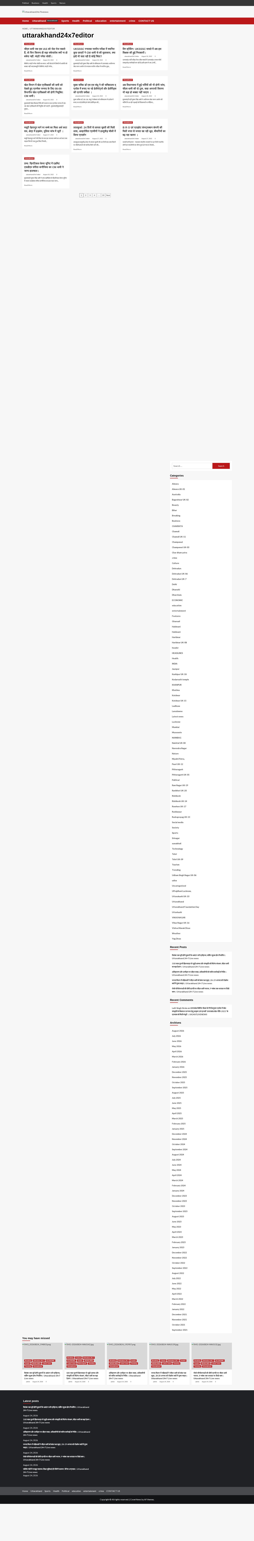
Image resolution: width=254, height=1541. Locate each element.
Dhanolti (176, 589)
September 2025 (179, 1087)
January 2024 (178, 1190)
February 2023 (179, 1242)
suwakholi (176, 843)
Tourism (175, 864)
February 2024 (179, 1185)
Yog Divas (176, 938)
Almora (175, 484)
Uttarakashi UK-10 (180, 896)
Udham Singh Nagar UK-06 (184, 875)
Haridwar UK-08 (179, 642)
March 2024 (177, 1180)
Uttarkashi (177, 912)
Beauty (175, 505)
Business (35, 3)
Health (45, 3)
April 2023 (177, 1232)
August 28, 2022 (147, 96)
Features (176, 616)
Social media (177, 822)
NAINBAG (176, 737)
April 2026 (177, 1051)
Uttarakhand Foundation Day (185, 907)
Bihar (174, 510)
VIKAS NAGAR (178, 917)
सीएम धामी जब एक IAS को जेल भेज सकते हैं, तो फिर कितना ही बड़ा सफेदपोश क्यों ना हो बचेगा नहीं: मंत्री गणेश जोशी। (45, 52)
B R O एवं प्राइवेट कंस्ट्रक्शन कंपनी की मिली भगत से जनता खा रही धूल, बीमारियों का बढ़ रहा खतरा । (144, 131)
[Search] (230, 21)
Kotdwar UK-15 (179, 700)
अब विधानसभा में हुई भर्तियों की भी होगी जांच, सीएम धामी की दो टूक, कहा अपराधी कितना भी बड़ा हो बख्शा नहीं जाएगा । (144, 88)
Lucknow (176, 722)
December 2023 (179, 1196)
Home (25, 21)
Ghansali (176, 621)
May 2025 (176, 1108)
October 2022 (178, 1263)
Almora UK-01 (178, 489)
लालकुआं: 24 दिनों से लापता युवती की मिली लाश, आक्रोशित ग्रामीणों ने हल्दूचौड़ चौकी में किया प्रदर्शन (94, 131)
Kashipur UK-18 (179, 674)
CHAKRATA (177, 526)
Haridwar (176, 637)
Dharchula (177, 595)
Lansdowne (177, 711)
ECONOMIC (177, 600)
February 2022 (179, 1304)
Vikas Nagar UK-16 (180, 923)
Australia (176, 494)
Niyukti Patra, (178, 759)
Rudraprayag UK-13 (181, 817)
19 (103, 195)
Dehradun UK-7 (179, 579)
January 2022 (178, 1309)
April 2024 (177, 1175)
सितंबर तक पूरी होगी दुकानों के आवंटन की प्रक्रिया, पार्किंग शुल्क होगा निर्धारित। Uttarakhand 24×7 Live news (199, 957)
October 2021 (178, 1325)
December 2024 (179, 1134)
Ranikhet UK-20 (179, 790)
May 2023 (176, 1227)
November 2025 (179, 1077)
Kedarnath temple (180, 679)
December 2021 (179, 1314)
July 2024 (176, 1159)
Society (175, 827)
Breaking (176, 515)
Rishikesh (176, 796)
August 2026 (178, 1031)
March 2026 (177, 1056)
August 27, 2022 (48, 135)
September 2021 (179, 1330)
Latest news (177, 716)
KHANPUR (177, 685)
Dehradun (176, 568)
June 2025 (177, 1103)
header (175, 648)
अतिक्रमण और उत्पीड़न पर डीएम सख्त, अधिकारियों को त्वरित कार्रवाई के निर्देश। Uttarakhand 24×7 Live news (199, 973)
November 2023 (179, 1201)
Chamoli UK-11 (179, 536)
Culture (175, 563)
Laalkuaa (176, 706)
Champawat (177, 542)
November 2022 (179, 1257)
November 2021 (179, 1319)
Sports (53, 3)
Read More (28, 71)
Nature (62, 3)
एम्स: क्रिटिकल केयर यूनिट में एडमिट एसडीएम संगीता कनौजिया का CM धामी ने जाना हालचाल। (44, 167)
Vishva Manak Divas (181, 928)
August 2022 (178, 1273)
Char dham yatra (179, 552)
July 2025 (176, 1098)
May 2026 (176, 1046)
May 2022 (176, 1288)
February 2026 (179, 1062)
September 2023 (179, 1211)
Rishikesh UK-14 (179, 801)
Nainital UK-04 (179, 743)
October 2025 (178, 1082)
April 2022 (177, 1294)
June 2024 (177, 1165)
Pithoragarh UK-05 (180, 774)
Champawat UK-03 (180, 547)
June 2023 (177, 1221)
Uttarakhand (44, 21)
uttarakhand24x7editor (33, 60)
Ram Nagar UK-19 (180, 785)
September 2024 (179, 1149)
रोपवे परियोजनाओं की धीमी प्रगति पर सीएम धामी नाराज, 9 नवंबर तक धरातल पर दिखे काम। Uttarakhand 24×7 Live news (200, 990)
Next (108, 195)
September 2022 (179, 1268)
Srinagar (176, 838)
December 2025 (179, 1072)
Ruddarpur (177, 811)
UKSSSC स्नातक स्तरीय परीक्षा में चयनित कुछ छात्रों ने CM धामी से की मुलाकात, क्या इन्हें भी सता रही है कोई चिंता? (94, 52)
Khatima (176, 690)
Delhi (174, 584)
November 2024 (179, 1139)
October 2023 (178, 1206)
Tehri (174, 854)
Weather (176, 933)
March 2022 (177, 1299)
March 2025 (177, 1118)
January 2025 (178, 1129)
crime (132, 21)
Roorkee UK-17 (179, 806)
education (100, 21)
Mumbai (175, 727)
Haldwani (176, 626)
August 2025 (178, 1092)
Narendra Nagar (179, 748)
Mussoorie (177, 732)
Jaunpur (175, 669)
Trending (176, 870)
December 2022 (179, 1252)
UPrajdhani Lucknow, (181, 891)
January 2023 (178, 1247)
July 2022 (176, 1278)
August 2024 (178, 1154)
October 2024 (178, 1144)
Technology (177, 849)
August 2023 (178, 1216)
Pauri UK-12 (177, 764)
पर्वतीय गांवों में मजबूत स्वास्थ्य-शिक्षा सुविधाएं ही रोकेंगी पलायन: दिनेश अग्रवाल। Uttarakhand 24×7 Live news (56, 1470)
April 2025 (177, 1113)
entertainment (118, 21)
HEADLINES (177, 653)
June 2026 (177, 1041)
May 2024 (176, 1170)
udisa (174, 880)
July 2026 (176, 1036)
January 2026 (178, 1067)
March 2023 (177, 1237)
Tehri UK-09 (177, 859)
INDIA (174, 663)
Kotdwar (176, 695)
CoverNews (135, 1499)
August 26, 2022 (48, 174)
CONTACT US (146, 21)
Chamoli (175, 531)
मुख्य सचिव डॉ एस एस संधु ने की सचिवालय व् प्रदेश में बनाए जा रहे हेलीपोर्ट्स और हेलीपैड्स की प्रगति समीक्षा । (94, 88)
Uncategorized (179, 886)
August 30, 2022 (48, 60)
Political (25, 3)
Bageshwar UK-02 (180, 499)
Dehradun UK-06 (180, 574)
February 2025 (179, 1123)
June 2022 (177, 1283)
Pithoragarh (177, 769)
